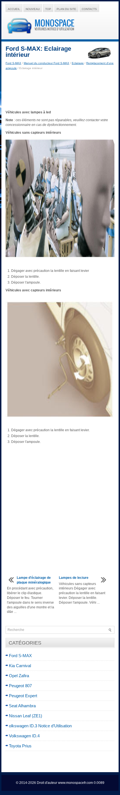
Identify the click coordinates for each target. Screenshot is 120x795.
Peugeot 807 (20, 685)
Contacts (89, 9)
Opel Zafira (19, 675)
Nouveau (33, 9)
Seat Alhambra (22, 705)
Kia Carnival (20, 665)
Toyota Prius (20, 745)
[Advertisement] (60, 90)
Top (48, 9)
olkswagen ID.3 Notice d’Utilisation (40, 725)
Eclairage (78, 63)
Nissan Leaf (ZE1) (25, 715)
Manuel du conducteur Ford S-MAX (46, 63)
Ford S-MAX (13, 63)
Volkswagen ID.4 (24, 735)
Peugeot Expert (23, 695)
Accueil (14, 9)
